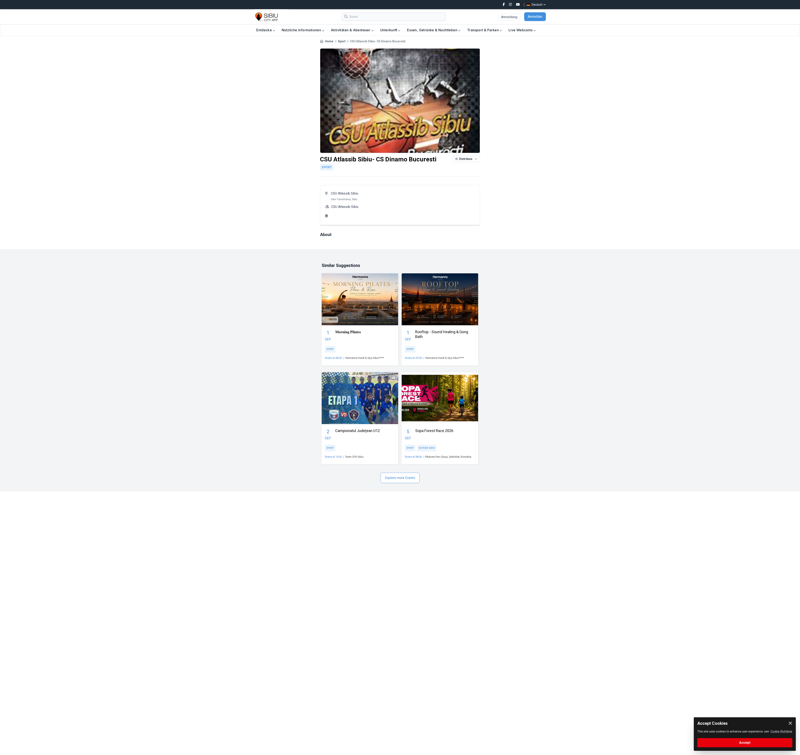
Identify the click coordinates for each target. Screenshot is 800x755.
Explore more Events (400, 478)
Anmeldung (509, 17)
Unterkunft (389, 30)
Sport (341, 41)
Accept (744, 743)
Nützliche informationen (302, 30)
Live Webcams (521, 30)
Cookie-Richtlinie (781, 731)
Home (329, 41)
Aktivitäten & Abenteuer (351, 30)
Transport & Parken (483, 30)
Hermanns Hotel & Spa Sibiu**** (364, 357)
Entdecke (264, 30)
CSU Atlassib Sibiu (344, 193)
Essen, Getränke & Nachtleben (432, 30)
